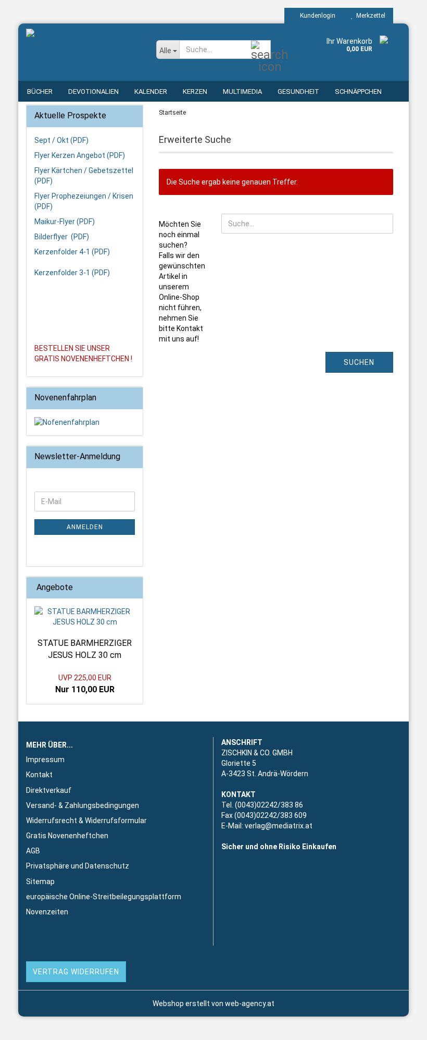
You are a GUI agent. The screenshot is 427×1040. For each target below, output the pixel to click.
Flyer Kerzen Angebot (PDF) (79, 155)
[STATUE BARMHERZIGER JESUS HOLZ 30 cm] (84, 616)
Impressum (45, 759)
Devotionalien (93, 91)
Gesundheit (298, 91)
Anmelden (85, 527)
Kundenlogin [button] (316, 15)
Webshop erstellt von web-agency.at (213, 1003)
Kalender (150, 91)
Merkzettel (369, 15)
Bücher (40, 91)
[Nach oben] (398, 1024)
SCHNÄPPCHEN (358, 91)
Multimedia (242, 91)
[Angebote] (132, 588)
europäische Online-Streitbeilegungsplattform (103, 896)
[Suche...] (261, 50)
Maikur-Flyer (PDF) (64, 221)
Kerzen (195, 91)
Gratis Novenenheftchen (67, 835)
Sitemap (40, 881)
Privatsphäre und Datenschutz (77, 866)
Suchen (359, 362)
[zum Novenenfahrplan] (84, 422)
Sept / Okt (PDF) (61, 140)
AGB (33, 851)
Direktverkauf (48, 790)
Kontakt (39, 774)
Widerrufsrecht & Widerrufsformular (86, 820)
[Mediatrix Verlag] (83, 52)
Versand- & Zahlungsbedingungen (82, 805)
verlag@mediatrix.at (278, 826)
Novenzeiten (47, 912)
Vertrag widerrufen (76, 972)
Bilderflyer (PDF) (61, 237)
